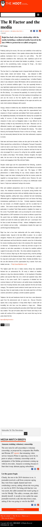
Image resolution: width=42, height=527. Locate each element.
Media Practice (17, 31)
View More (20, 509)
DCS (11, 525)
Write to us (25, 516)
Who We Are (16, 516)
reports (16, 453)
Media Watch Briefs (13, 439)
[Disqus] (21, 352)
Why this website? (6, 516)
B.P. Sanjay (5, 31)
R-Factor (7, 325)
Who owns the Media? (8, 518)
